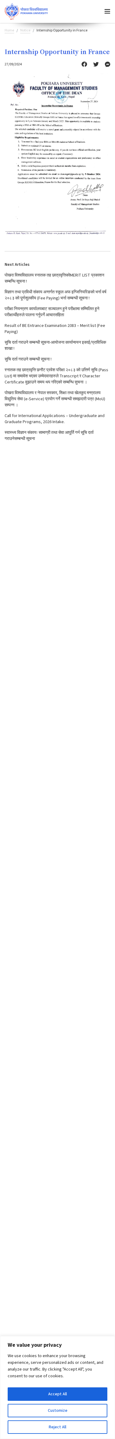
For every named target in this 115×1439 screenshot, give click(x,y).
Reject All (57, 1427)
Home (9, 30)
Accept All (57, 1394)
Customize (57, 1411)
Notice (25, 30)
